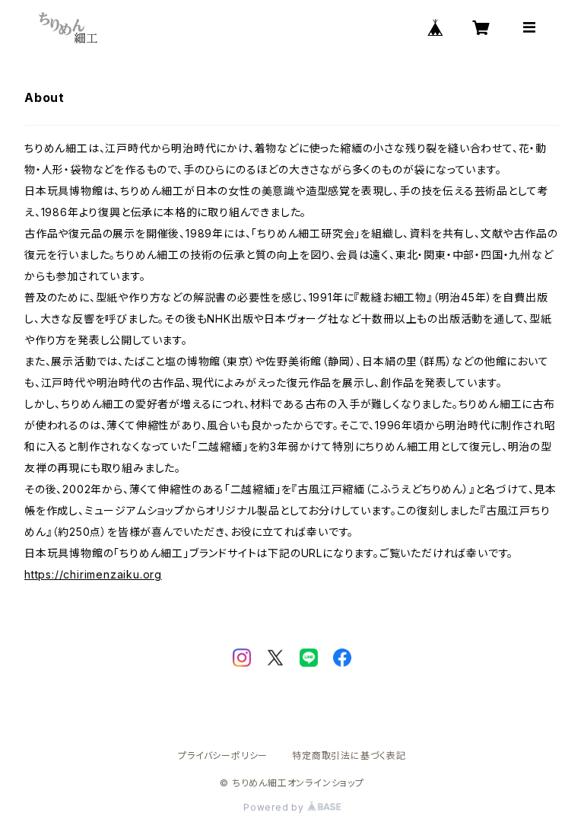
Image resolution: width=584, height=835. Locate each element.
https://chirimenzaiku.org (93, 574)
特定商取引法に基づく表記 (349, 755)
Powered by (275, 807)
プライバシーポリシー (223, 755)
